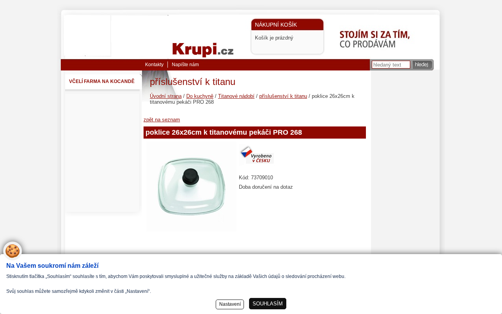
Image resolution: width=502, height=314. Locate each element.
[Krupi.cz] (210, 36)
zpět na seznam (162, 120)
